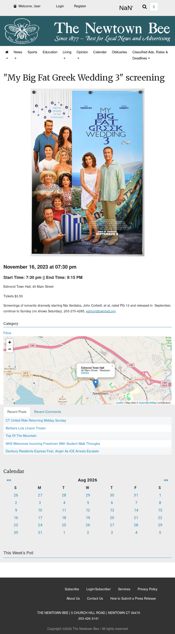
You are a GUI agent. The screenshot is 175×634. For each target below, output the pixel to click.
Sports (32, 51)
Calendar (100, 51)
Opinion (82, 51)
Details (85, 372)
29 (88, 495)
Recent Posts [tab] (16, 411)
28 (64, 495)
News (18, 51)
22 (160, 518)
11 (64, 510)
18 (64, 518)
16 (16, 518)
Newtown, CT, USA (125, 8)
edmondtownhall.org (101, 311)
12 (88, 510)
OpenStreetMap (148, 402)
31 (136, 495)
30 (112, 495)
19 (88, 518)
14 (136, 510)
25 (64, 525)
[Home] (6, 55)
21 (136, 518)
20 (112, 518)
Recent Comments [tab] (47, 411)
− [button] (9, 349)
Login (60, 6)
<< (9, 480)
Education (50, 51)
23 (16, 525)
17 (40, 518)
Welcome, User (29, 6)
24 (40, 525)
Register (80, 6)
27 (40, 495)
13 (112, 510)
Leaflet (120, 402)
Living (67, 51)
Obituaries (119, 51)
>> (166, 480)
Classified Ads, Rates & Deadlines (150, 54)
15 (160, 510)
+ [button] (9, 342)
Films (7, 333)
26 (16, 495)
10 (40, 510)
